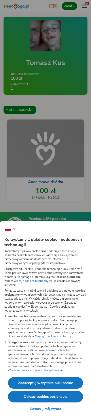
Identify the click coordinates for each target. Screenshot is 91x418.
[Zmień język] (10, 229)
